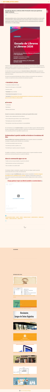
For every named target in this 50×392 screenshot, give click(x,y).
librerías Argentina (34, 217)
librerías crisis (41, 217)
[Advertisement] (25, 239)
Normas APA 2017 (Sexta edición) (18, 385)
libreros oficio (20, 218)
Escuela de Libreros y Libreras (10, 217)
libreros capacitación (13, 218)
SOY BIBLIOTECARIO (10, 2)
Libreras (17, 217)
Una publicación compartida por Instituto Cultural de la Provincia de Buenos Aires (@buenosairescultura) (22, 211)
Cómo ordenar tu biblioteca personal (19, 363)
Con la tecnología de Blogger (25, 390)
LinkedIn (23, 175)
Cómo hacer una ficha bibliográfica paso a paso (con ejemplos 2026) (24, 352)
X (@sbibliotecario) (17, 175)
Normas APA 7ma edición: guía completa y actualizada (22, 308)
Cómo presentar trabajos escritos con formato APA (21, 374)
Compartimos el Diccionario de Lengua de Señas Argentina (22, 319)
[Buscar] (19, 2)
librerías (21, 217)
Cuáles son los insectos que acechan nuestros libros (21, 330)
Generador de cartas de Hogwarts (18, 284)
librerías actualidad (27, 217)
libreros (7, 218)
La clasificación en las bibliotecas (18, 341)
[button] (5, 15)
